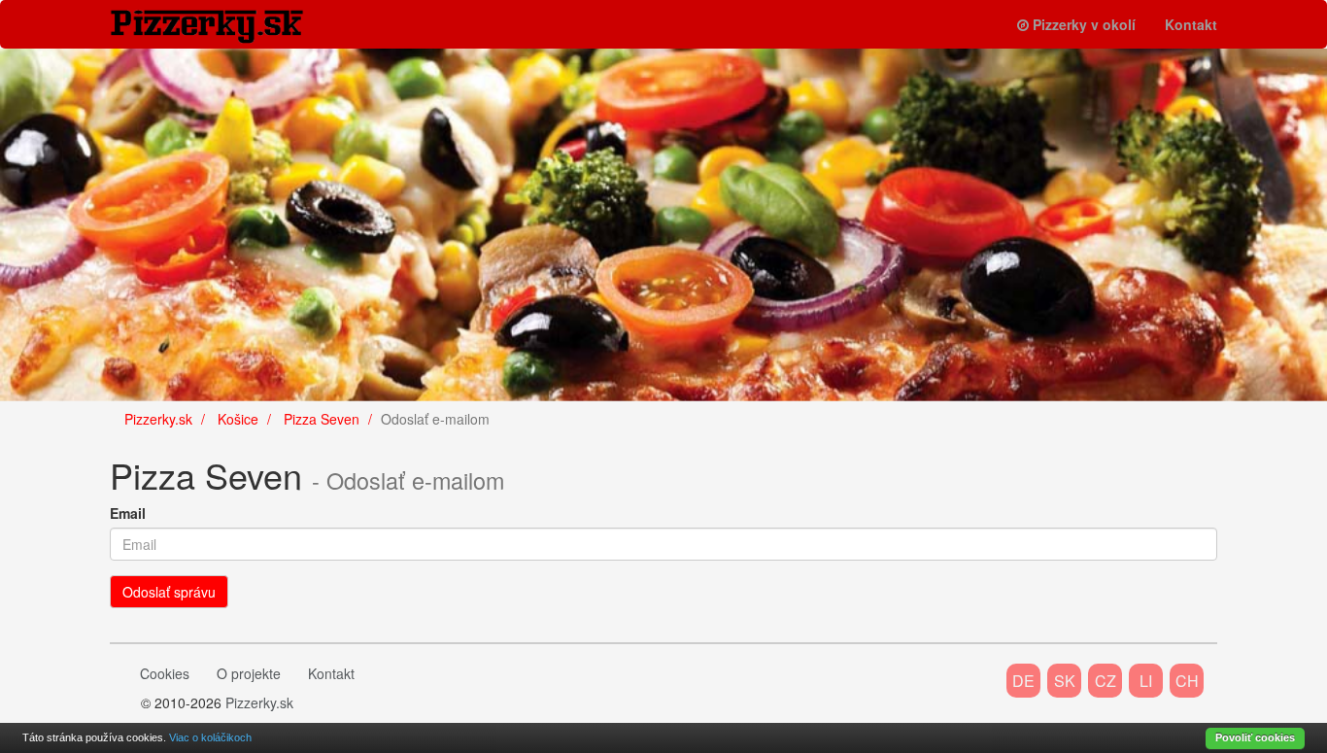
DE (1023, 680)
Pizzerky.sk (259, 702)
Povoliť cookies (1255, 737)
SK (1064, 680)
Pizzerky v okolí (1084, 24)
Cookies (164, 673)
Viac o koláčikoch (210, 737)
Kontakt (1191, 24)
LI (1146, 680)
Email (128, 513)
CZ (1105, 680)
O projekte (249, 673)
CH (1187, 680)
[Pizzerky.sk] (221, 27)
